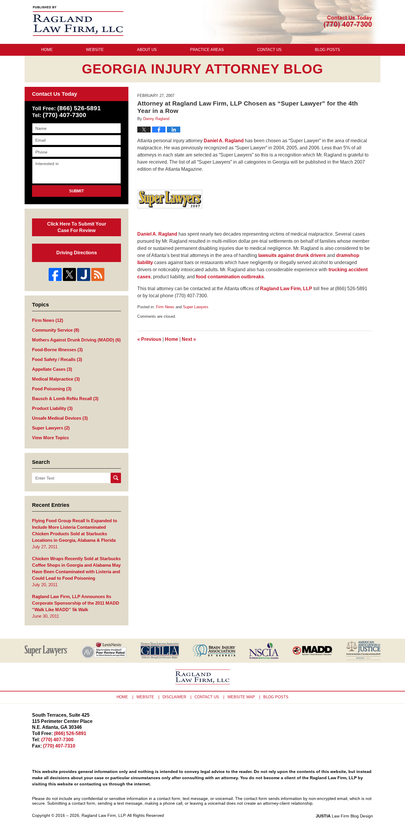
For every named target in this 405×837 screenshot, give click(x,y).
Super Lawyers (195, 307)
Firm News (165, 307)
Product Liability (52, 408)
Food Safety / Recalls (57, 359)
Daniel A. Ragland (224, 140)
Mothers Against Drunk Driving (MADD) (76, 339)
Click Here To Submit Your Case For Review (76, 227)
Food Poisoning (51, 388)
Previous (149, 339)
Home (47, 49)
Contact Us (269, 49)
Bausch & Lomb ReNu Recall (65, 398)
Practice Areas (207, 49)
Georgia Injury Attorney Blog (78, 21)
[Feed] (98, 274)
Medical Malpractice (56, 378)
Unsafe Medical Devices (60, 418)
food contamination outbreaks (230, 276)
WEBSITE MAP (241, 697)
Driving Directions (76, 252)
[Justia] (83, 274)
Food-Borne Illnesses (57, 349)
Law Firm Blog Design (344, 816)
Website (95, 49)
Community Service (55, 330)
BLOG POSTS (275, 697)
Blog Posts (327, 49)
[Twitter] (69, 274)
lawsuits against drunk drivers (292, 255)
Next (189, 339)
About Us (147, 49)
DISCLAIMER (174, 697)
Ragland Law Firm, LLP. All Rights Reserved (123, 815)
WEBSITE (145, 697)
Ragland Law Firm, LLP (286, 288)
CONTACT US (206, 697)
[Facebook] (55, 274)
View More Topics (50, 437)
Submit (76, 191)
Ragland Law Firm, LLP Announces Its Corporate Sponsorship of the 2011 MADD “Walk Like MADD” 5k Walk (75, 603)
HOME (122, 697)
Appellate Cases (52, 369)
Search (116, 478)
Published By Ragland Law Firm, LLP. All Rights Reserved (348, 21)
